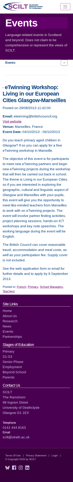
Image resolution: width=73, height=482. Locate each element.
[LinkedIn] (27, 467)
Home (7, 311)
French (21, 287)
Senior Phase (13, 362)
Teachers (9, 291)
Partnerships (12, 337)
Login (55, 455)
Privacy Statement (36, 455)
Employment (12, 367)
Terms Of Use (13, 455)
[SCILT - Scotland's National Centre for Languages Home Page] (23, 6)
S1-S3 (7, 356)
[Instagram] (21, 467)
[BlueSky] (7, 467)
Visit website (12, 121)
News (7, 326)
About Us (10, 316)
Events (8, 331)
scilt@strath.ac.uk (16, 437)
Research (10, 321)
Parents (9, 377)
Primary (33, 287)
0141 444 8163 (14, 427)
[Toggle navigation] (65, 6)
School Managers (51, 287)
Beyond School (14, 372)
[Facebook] (14, 467)
